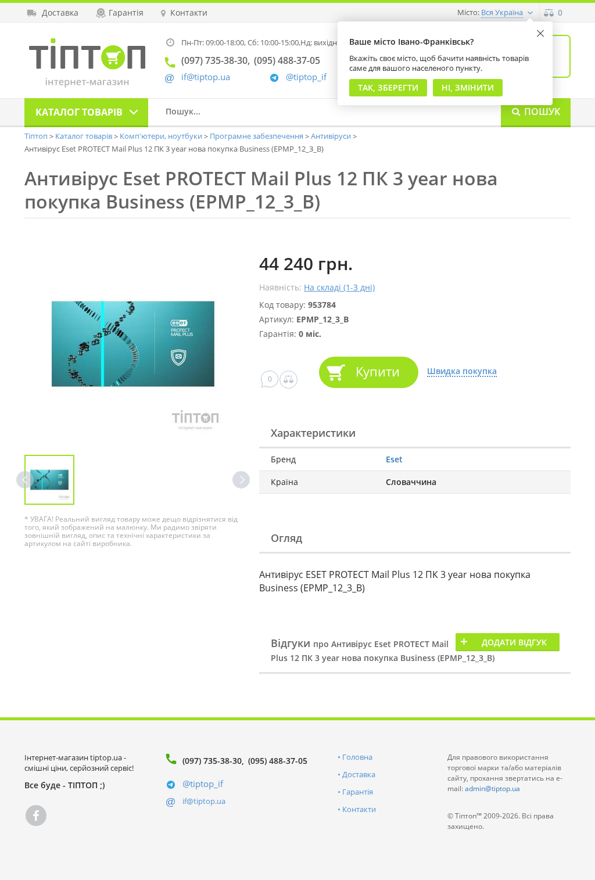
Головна (357, 757)
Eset (394, 459)
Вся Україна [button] (502, 12)
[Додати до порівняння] (288, 380)
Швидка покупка (462, 371)
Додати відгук (514, 642)
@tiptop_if (306, 77)
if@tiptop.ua (203, 801)
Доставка (358, 774)
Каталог (79, 112)
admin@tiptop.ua (492, 788)
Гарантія (357, 791)
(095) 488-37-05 (277, 760)
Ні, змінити (468, 87)
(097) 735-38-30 (212, 760)
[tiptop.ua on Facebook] (36, 815)
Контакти (359, 809)
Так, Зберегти (388, 87)
